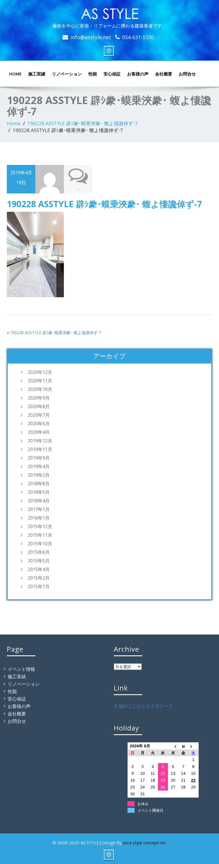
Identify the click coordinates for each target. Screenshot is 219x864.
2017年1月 (39, 509)
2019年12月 (40, 441)
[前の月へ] (173, 746)
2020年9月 (39, 398)
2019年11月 (40, 449)
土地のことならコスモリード (143, 706)
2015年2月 (39, 578)
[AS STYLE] (109, 12)
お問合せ (187, 74)
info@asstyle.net (90, 37)
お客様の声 (138, 74)
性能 (92, 74)
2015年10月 (40, 543)
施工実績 (36, 74)
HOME (15, 74)
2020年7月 (39, 415)
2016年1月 (39, 518)
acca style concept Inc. (145, 842)
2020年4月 (39, 432)
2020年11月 (40, 381)
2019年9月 (39, 458)
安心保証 (112, 74)
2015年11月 (40, 535)
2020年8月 (39, 406)
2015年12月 (40, 526)
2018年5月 (39, 492)
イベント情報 (21, 669)
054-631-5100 (138, 37)
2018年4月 (39, 501)
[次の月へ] (193, 746)
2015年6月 (39, 552)
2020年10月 (40, 389)
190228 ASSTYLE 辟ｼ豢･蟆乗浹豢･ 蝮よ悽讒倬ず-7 (82, 123)
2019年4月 (39, 466)
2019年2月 (39, 475)
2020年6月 (39, 423)
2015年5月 (39, 561)
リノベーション (67, 74)
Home (14, 123)
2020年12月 (40, 372)
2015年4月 (39, 569)
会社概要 (163, 74)
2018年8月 (39, 483)
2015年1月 (39, 586)
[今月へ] (183, 746)
